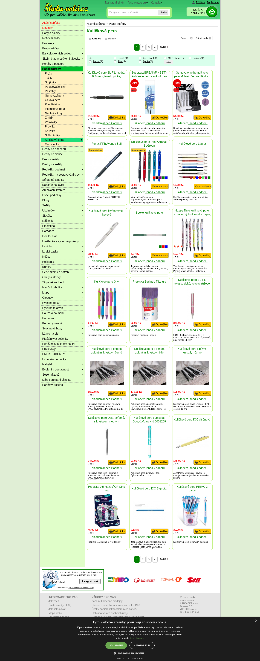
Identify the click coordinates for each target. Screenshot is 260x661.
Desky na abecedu (54, 148)
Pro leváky (49, 348)
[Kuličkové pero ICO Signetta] (149, 519)
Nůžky (46, 256)
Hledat (163, 12)
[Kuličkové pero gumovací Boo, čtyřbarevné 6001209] (150, 457)
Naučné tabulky (52, 287)
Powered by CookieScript (130, 658)
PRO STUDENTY (53, 354)
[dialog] (130, 639)
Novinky (47, 27)
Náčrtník (47, 220)
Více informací (137, 637)
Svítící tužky (52, 135)
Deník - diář (49, 236)
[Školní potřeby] (66, 7)
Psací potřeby (117, 23)
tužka (138, 130)
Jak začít (53, 600)
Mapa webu (55, 612)
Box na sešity (50, 159)
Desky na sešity (52, 164)
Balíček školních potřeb (56, 53)
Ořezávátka (52, 144)
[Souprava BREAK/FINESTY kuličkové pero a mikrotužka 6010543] (150, 112)
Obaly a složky (51, 277)
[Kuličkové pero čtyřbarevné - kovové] (107, 247)
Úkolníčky (48, 210)
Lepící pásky (50, 251)
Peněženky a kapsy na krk (58, 343)
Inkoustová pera (55, 108)
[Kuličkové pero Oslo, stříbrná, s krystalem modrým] (107, 457)
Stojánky (50, 82)
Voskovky (51, 122)
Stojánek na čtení (53, 282)
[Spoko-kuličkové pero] (149, 235)
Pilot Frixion (52, 104)
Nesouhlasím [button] (142, 645)
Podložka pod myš (53, 169)
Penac (96, 61)
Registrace (213, 2)
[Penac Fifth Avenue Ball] (107, 181)
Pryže (48, 73)
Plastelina (48, 225)
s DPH (198, 13)
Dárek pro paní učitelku (56, 379)
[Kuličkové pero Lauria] (192, 180)
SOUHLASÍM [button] (116, 645)
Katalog (96, 38)
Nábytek (47, 364)
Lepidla (47, 246)
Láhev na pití (50, 333)
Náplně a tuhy (53, 113)
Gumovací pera (54, 95)
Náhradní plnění (115, 2)
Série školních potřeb (55, 272)
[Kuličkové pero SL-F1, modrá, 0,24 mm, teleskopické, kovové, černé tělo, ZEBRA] (107, 98)
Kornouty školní (52, 323)
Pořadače (48, 231)
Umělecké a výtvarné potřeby (60, 241)
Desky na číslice (52, 154)
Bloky (45, 200)
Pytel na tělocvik (52, 307)
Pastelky (50, 91)
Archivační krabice (53, 190)
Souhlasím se (75, 588)
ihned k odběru (112, 123)
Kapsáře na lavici (53, 184)
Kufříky (46, 266)
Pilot (120, 61)
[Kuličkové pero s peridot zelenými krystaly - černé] (107, 383)
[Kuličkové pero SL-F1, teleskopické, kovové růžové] (192, 319)
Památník (48, 318)
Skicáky (47, 215)
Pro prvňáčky (50, 48)
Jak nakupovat (56, 608)
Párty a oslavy (51, 32)
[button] (130, 653)
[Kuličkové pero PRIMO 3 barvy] (192, 526)
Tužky (48, 77)
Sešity (46, 205)
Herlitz (121, 58)
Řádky (112, 38)
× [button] (256, 620)
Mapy (45, 292)
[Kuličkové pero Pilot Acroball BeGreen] (149, 181)
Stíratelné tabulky (53, 179)
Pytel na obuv (50, 302)
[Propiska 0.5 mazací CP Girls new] (107, 526)
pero (119, 128)
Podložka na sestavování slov (61, 174)
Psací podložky (51, 195)
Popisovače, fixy (55, 86)
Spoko (146, 61)
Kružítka (50, 130)
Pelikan (197, 58)
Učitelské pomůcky (54, 359)
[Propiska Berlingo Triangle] (149, 319)
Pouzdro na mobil (53, 313)
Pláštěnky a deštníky (55, 338)
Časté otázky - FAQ (59, 605)
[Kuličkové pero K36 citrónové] (192, 446)
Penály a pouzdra (53, 63)
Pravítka (50, 126)
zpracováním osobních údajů (81, 588)
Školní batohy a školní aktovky (61, 58)
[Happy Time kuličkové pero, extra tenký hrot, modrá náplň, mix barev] (192, 250)
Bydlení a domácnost (55, 369)
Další (163, 47)
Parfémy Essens (52, 384)
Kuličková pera (54, 139)
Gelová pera (52, 100)
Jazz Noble (149, 58)
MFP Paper (174, 58)
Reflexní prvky (51, 38)
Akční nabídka (51, 22)
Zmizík (49, 117)
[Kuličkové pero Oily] (107, 319)
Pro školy (48, 43)
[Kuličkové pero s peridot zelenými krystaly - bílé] (149, 383)
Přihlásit (200, 2)
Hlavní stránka (96, 23)
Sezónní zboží (51, 374)
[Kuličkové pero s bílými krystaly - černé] (192, 383)
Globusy (47, 297)
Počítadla (48, 261)
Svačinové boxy (52, 328)
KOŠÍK (198, 9)
